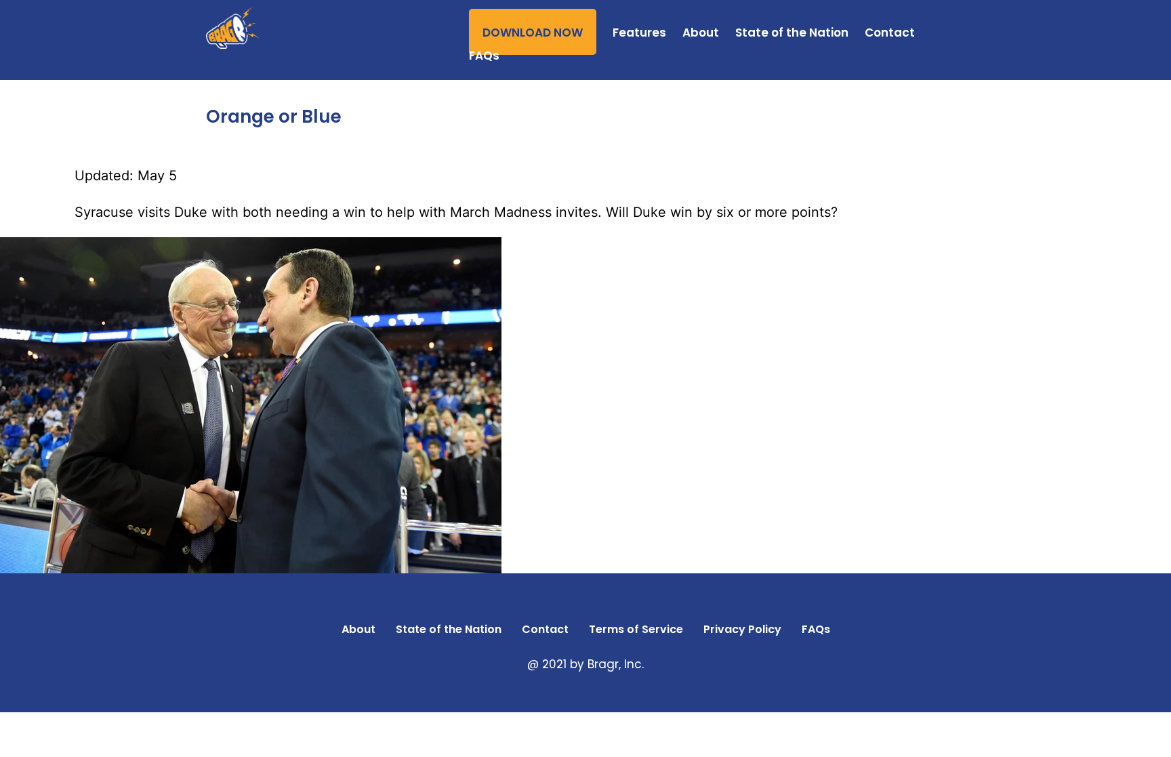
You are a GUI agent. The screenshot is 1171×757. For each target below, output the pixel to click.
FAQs (484, 55)
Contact (890, 32)
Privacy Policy (742, 629)
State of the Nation (791, 32)
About (700, 32)
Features (639, 32)
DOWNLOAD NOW (532, 32)
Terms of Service (636, 629)
